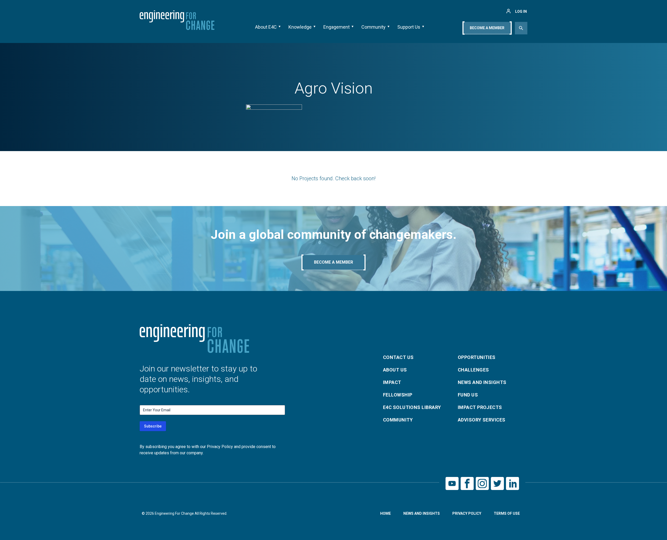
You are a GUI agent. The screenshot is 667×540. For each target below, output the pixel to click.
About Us (395, 370)
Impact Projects (480, 407)
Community (373, 27)
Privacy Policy (466, 513)
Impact (392, 382)
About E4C (266, 27)
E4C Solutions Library (412, 407)
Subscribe (153, 426)
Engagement (336, 27)
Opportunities (477, 357)
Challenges (473, 370)
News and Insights (482, 382)
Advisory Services (481, 420)
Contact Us (398, 357)
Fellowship (397, 395)
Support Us (408, 27)
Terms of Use (507, 513)
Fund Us (468, 395)
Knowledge (300, 27)
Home (385, 513)
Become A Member (487, 28)
